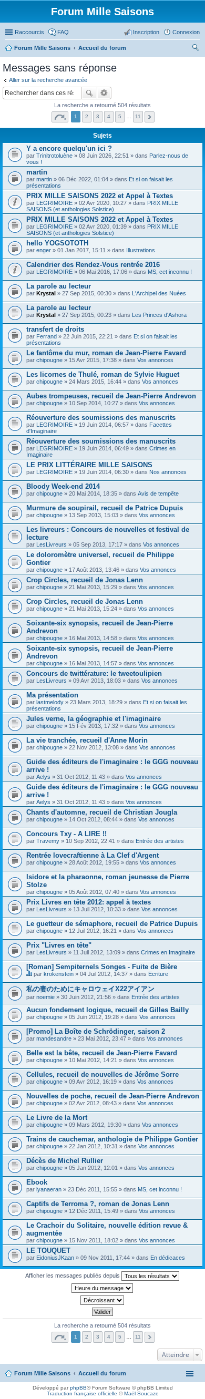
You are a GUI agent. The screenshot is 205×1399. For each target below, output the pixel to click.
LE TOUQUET (48, 1250)
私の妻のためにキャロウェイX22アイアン (90, 989)
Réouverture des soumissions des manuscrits (101, 417)
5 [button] (119, 116)
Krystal (46, 293)
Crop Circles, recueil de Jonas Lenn (84, 580)
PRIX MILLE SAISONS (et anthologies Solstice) (102, 206)
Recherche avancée (104, 93)
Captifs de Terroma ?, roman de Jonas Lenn (97, 1204)
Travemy (47, 841)
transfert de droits (55, 329)
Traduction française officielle (82, 1393)
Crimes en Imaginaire (168, 952)
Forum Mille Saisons (42, 1373)
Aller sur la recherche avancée (48, 80)
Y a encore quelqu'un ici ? (69, 148)
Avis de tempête (158, 493)
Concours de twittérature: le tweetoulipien (94, 673)
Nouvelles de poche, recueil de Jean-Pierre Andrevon (112, 1096)
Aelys (43, 777)
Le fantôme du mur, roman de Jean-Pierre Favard (106, 353)
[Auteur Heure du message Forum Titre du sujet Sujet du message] (102, 1288)
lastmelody (50, 702)
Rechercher (89, 93)
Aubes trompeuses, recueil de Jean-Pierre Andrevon (111, 396)
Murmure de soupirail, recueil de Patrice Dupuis (104, 508)
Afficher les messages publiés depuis (73, 1275)
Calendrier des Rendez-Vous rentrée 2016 (93, 265)
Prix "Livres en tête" (58, 945)
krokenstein (59, 974)
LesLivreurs (51, 544)
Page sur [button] (60, 116)
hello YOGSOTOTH (57, 243)
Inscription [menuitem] (146, 32)
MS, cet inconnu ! (170, 272)
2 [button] (86, 116)
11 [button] (138, 116)
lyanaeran (49, 1189)
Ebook (36, 1182)
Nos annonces (168, 472)
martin (36, 172)
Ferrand (46, 336)
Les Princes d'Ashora (159, 315)
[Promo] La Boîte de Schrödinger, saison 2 (95, 1031)
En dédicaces (167, 1257)
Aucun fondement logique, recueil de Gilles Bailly (107, 1010)
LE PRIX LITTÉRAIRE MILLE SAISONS (89, 465)
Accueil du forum (102, 1373)
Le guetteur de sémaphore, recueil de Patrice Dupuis (112, 924)
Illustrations (140, 250)
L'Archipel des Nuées (159, 293)
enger (43, 250)
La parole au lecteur (58, 286)
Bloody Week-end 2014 (63, 486)
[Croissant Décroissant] (102, 1300)
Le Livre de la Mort (56, 1118)
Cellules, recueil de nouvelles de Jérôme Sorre (102, 1074)
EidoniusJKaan (55, 1257)
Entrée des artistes (160, 841)
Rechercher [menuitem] (195, 49)
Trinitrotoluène (54, 155)
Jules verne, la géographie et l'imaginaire (93, 719)
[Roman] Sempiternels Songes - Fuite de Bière (101, 967)
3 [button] (97, 116)
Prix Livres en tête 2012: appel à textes (88, 902)
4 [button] (108, 116)
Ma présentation (52, 695)
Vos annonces (155, 360)
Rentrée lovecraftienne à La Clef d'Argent (92, 855)
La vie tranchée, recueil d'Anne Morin (87, 740)
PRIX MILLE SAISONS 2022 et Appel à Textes (99, 196)
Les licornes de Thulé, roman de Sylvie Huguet (102, 374)
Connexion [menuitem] (186, 32)
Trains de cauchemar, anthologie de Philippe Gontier (112, 1139)
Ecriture (158, 974)
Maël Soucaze (141, 1393)
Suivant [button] (150, 116)
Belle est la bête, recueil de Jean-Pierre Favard (101, 1053)
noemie (45, 997)
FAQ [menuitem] (63, 32)
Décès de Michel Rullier (64, 1161)
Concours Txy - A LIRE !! (66, 834)
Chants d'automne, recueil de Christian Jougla (101, 812)
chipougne (49, 360)
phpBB (78, 1388)
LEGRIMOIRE (54, 203)
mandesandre (53, 1038)
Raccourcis (29, 32)
